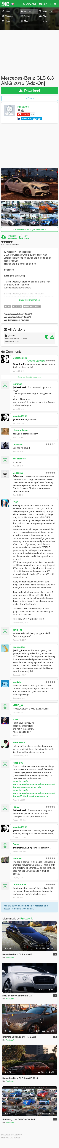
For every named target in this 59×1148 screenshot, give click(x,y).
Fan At (16, 806)
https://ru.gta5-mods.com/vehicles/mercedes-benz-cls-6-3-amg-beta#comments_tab (34, 784)
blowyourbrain (20, 430)
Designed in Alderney (11, 1134)
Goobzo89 (18, 472)
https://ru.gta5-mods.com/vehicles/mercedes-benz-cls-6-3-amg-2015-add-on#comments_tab (34, 793)
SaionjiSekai (19, 742)
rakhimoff (17, 383)
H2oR (15, 719)
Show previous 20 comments (29, 377)
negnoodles (19, 646)
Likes (26, 238)
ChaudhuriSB (19, 884)
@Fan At (17, 830)
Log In (28, 905)
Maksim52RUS (20, 357)
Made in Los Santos (10, 1137)
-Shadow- (17, 444)
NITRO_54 (18, 705)
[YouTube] (22, 110)
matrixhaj (17, 681)
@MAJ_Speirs (20, 650)
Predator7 (23, 107)
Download (31, 90)
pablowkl (17, 858)
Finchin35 (18, 762)
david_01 (17, 629)
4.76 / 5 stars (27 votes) (10, 245)
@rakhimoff (18, 364)
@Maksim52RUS (21, 387)
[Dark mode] (50, 3)
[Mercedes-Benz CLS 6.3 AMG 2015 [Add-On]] (29, 184)
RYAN (15, 501)
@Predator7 (19, 476)
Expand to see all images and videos (29, 229)
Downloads (12, 238)
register (39, 905)
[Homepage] (19, 110)
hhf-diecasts (19, 458)
